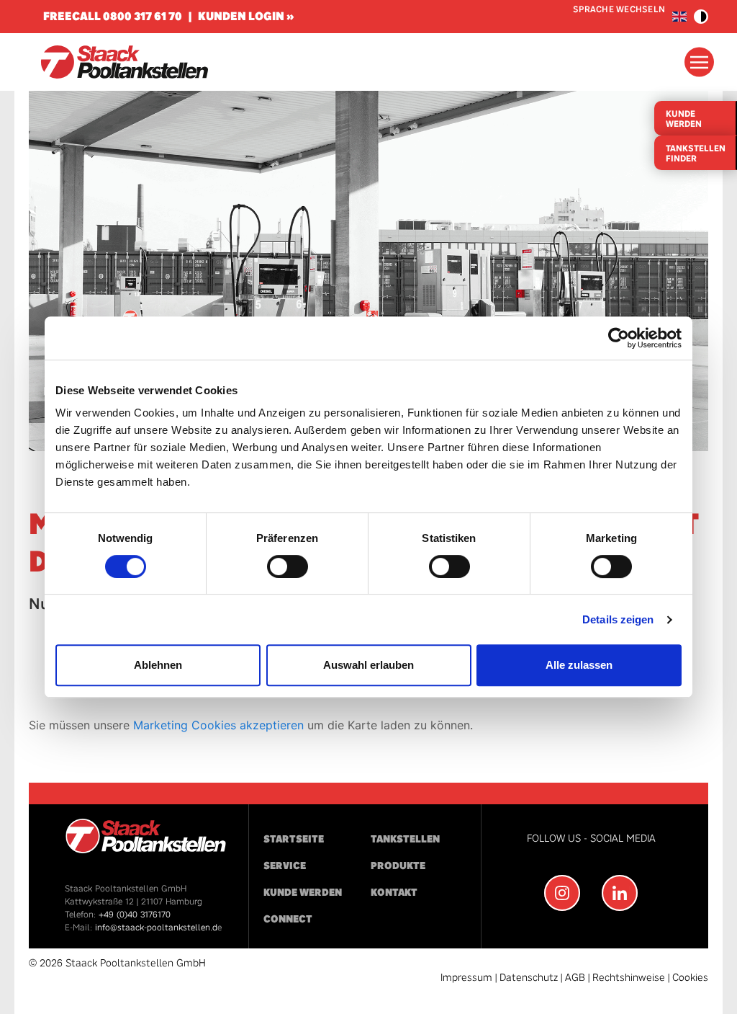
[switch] (287, 566)
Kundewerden (684, 119)
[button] (701, 16)
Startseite (293, 839)
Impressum (466, 977)
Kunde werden (302, 892)
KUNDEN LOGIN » (246, 16)
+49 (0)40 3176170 (135, 914)
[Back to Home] (124, 62)
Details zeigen (618, 619)
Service (284, 866)
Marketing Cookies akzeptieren (218, 725)
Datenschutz (528, 977)
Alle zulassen (579, 665)
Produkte (398, 866)
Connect (287, 919)
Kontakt (394, 892)
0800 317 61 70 (142, 16)
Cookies (690, 977)
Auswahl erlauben (368, 665)
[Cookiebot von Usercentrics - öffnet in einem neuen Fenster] (619, 338)
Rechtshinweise (628, 977)
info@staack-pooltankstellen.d (156, 927)
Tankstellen (405, 839)
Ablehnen (158, 665)
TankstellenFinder (695, 153)
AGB (575, 977)
